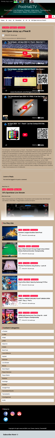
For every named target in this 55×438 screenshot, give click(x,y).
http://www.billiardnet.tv (40, 163)
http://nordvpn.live (7, 158)
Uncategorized (6, 397)
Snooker (28, 246)
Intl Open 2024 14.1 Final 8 (16, 31)
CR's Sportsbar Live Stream (13, 193)
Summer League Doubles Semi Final (30, 232)
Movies (4, 365)
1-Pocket (4, 331)
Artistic (4, 347)
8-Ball (4, 189)
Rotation (4, 378)
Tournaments (21, 27)
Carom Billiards (6, 353)
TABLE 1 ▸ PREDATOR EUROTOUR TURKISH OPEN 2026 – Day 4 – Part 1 (34, 299)
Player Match (17, 189)
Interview (4, 359)
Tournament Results (8, 391)
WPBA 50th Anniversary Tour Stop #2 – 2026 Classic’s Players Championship (32, 316)
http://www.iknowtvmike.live (29, 151)
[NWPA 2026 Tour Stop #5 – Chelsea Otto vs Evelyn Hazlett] (23, 2)
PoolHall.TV (27, 7)
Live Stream (6, 27)
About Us (4, 344)
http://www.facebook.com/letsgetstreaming (34, 162)
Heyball (4, 356)
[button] (46, 16)
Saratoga (5, 381)
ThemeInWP (43, 428)
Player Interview (6, 372)
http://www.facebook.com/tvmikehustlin (14, 167)
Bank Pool (5, 350)
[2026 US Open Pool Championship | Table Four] (29, 2)
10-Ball (20, 279)
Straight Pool (13, 27)
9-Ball (20, 295)
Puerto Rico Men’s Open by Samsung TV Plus (32, 282)
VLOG (3, 400)
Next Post (5, 186)
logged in (13, 179)
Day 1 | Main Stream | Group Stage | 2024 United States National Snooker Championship (33, 250)
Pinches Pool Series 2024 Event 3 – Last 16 (32, 265)
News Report (5, 369)
